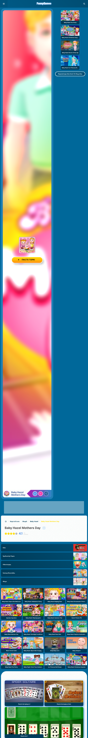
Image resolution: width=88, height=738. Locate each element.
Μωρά (24, 521)
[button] (84, 3)
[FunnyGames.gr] (6, 521)
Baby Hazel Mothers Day (50, 521)
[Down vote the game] (40, 493)
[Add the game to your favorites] (44, 528)
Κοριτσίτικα (14, 521)
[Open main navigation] (4, 3)
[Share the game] (46, 493)
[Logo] (44, 3)
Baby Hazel (34, 521)
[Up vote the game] (35, 493)
